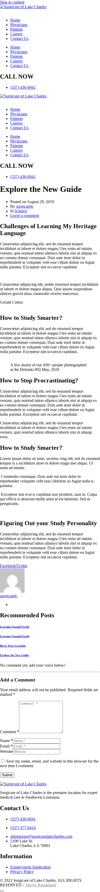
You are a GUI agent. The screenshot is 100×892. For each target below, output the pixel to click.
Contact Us (19, 38)
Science (21, 211)
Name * (6, 741)
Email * (6, 746)
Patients (16, 29)
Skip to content (12, 2)
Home (15, 20)
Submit (7, 775)
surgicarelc (25, 206)
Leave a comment (24, 215)
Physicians (18, 25)
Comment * (9, 732)
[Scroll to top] (2, 891)
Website (6, 751)
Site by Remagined (40, 885)
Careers (16, 34)
